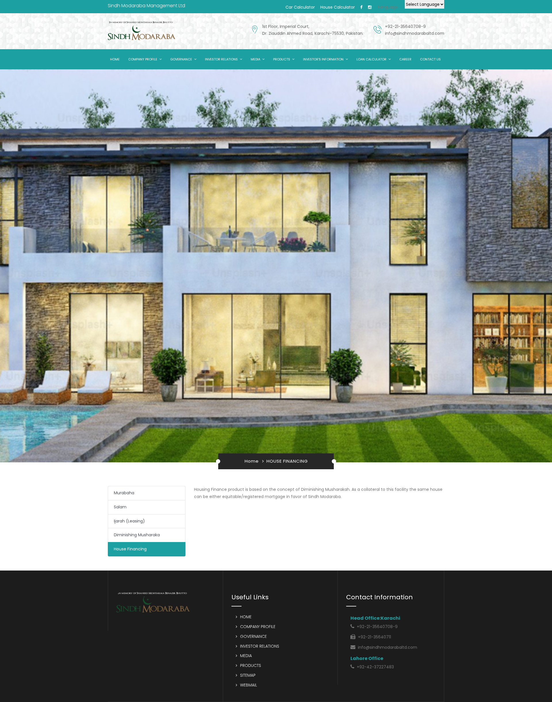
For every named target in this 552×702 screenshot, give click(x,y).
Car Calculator (300, 7)
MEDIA (255, 59)
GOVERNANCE (181, 59)
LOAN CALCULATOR (371, 59)
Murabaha (124, 493)
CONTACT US (430, 59)
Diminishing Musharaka (137, 535)
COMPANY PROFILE (142, 59)
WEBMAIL (248, 685)
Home (252, 461)
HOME (115, 59)
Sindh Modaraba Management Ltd (146, 5)
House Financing (130, 549)
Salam (120, 507)
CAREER (405, 59)
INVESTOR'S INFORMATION (323, 59)
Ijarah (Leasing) (129, 521)
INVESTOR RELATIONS (221, 59)
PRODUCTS (281, 59)
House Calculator (337, 7)
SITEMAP (248, 675)
